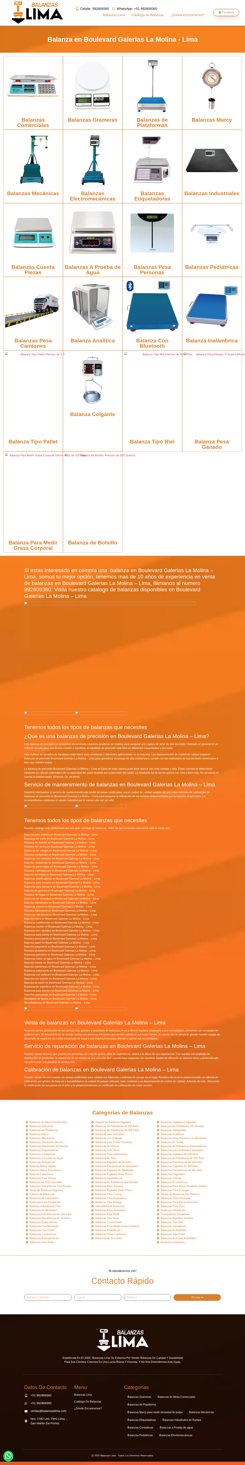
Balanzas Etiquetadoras (152, 196)
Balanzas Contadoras (140, 1427)
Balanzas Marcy (212, 120)
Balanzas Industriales (212, 193)
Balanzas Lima (114, 15)
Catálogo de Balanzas (148, 15)
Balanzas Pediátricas (212, 267)
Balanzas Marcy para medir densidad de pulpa (155, 1412)
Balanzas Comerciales (33, 122)
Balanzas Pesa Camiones (33, 343)
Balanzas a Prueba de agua (176, 1427)
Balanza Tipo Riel (152, 442)
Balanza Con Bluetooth (152, 343)
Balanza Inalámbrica (212, 341)
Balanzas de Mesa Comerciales (176, 1396)
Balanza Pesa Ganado (212, 444)
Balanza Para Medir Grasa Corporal (33, 545)
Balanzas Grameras (93, 120)
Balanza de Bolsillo (92, 543)
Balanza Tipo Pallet (33, 442)
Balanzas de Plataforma (142, 1404)
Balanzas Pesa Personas (152, 269)
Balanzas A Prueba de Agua (93, 269)
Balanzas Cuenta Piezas (33, 269)
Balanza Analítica (93, 341)
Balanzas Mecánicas (33, 193)
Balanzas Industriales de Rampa (181, 1419)
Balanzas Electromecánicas (93, 196)
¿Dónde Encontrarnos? (187, 15)
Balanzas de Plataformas (152, 122)
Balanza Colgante (92, 414)
